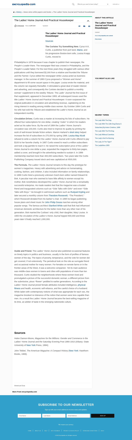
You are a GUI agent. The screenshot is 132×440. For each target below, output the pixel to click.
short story (74, 132)
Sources (49, 41)
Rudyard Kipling (77, 192)
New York (30, 345)
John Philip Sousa (53, 202)
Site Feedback (55, 430)
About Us (38, 430)
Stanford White (56, 205)
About (104, 35)
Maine (80, 50)
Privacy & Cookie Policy (71, 430)
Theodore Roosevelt (58, 195)
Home (29, 430)
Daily (102, 430)
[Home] (23, 4)
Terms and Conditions (90, 430)
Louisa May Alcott (76, 135)
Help (45, 430)
